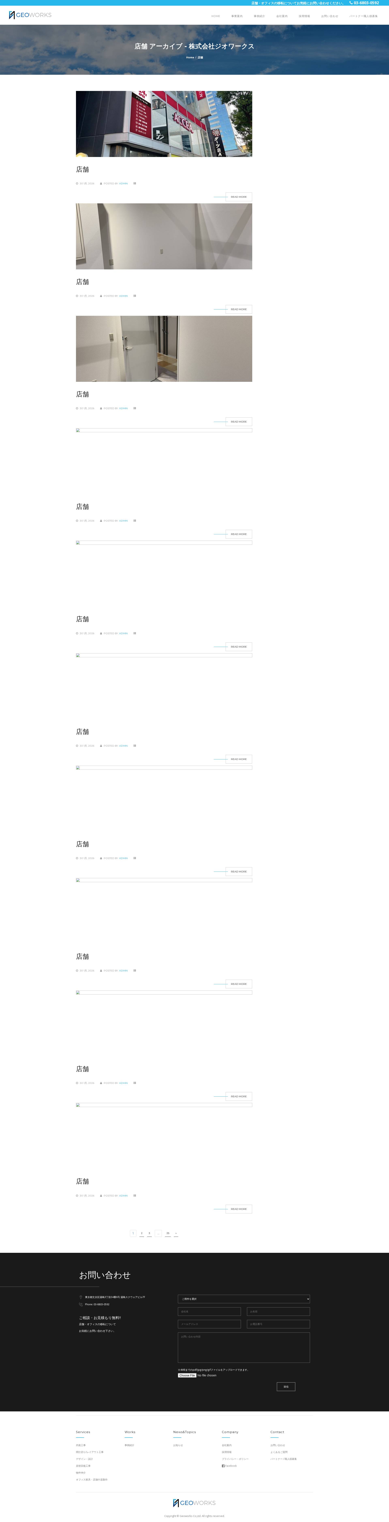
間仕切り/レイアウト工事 (90, 1452)
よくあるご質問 (278, 1452)
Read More (239, 196)
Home (216, 16)
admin (123, 183)
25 (168, 1233)
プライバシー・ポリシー (235, 1459)
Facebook (231, 1466)
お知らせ (178, 1445)
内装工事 (81, 1445)
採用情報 (304, 16)
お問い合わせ (329, 16)
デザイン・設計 (84, 1459)
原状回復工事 (83, 1466)
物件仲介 (81, 1472)
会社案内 (282, 16)
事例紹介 (259, 16)
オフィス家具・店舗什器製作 (92, 1479)
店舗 (200, 57)
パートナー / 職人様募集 (283, 1459)
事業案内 (237, 16)
